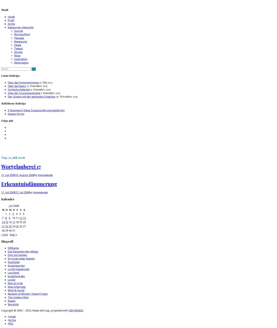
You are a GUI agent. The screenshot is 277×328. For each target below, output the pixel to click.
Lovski (11, 280)
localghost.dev (16, 276)
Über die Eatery (17, 86)
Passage (19, 38)
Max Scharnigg (17, 287)
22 (6, 226)
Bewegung (20, 41)
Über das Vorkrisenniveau (23, 82)
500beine (13, 248)
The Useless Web (18, 297)
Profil (11, 20)
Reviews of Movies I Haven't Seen (28, 294)
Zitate (17, 45)
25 (17, 226)
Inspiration (20, 59)
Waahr (12, 301)
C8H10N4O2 (76, 310)
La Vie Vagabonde (18, 269)
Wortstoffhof (22, 34)
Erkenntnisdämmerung (29, 183)
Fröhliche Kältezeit (19, 89)
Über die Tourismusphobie (24, 93)
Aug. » (13, 234)
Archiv (11, 24)
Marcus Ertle (15, 283)
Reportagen (21, 62)
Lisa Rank (13, 272)
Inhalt (11, 17)
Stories (18, 52)
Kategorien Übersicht (21, 27)
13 (24, 218)
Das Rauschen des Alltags (23, 251)
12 (20, 218)
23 (10, 226)
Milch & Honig (16, 290)
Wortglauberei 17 (21, 166)
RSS (11, 323)
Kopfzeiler (14, 262)
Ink (47, 310)
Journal (18, 31)
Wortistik (13, 304)
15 (6, 222)
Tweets (18, 48)
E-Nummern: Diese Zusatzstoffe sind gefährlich (36, 110)
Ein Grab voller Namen (21, 258)
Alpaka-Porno (16, 114)
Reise (17, 55)
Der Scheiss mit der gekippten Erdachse (31, 96)
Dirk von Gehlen (17, 255)
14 (3, 222)
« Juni (4, 234)
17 (13, 222)
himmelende (45, 175)
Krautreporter (16, 265)
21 (3, 226)
